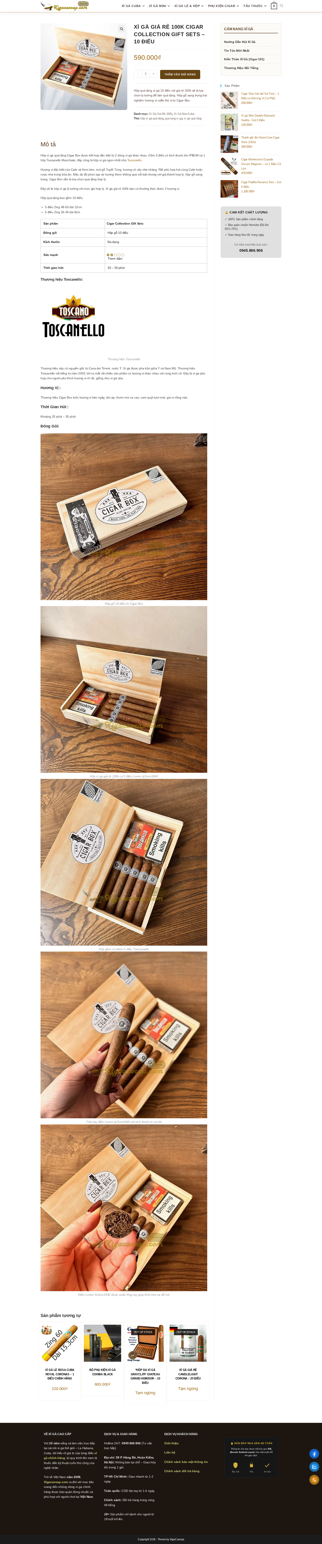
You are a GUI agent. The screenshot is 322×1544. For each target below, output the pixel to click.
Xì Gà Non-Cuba (184, 113)
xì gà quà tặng (193, 118)
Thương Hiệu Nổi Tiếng (241, 68)
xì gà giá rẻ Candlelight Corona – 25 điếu (188, 1374)
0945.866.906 (251, 250)
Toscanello (134, 160)
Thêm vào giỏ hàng (180, 74)
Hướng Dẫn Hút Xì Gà (239, 42)
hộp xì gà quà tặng (151, 118)
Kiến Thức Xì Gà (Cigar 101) (244, 59)
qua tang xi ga (173, 118)
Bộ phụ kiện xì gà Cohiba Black (102, 1372)
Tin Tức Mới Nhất (236, 50)
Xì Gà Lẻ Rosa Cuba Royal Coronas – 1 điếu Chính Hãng (59, 1374)
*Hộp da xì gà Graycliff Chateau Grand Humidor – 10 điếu (145, 1376)
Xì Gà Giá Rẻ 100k (160, 113)
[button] (121, 28)
